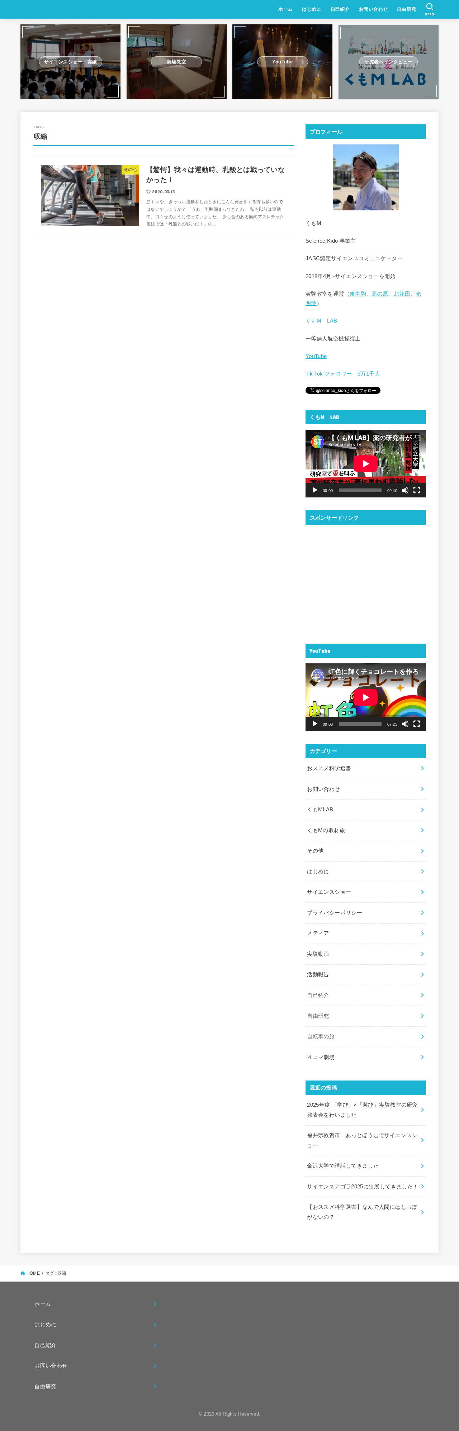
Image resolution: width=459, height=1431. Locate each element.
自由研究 (406, 9)
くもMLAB (320, 809)
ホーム (285, 9)
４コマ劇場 (321, 1057)
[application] (366, 463)
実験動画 (318, 954)
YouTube (316, 356)
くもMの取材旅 (326, 830)
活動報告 (318, 974)
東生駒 (358, 294)
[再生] (314, 490)
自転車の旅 (321, 1036)
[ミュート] (405, 490)
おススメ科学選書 (329, 768)
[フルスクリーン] (416, 490)
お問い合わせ (373, 9)
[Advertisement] (366, 580)
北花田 (402, 294)
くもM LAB (321, 321)
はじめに (311, 9)
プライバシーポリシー (334, 913)
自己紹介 (340, 9)
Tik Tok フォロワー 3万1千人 (343, 374)
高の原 (380, 294)
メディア (318, 933)
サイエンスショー (329, 892)
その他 (315, 851)
